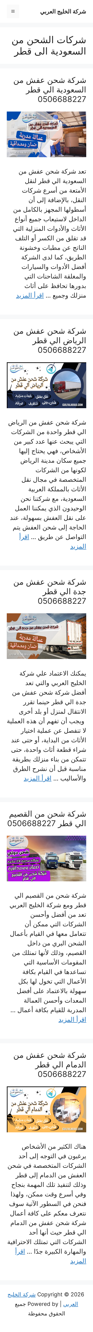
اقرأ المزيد (30, 295)
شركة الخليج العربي (63, 11)
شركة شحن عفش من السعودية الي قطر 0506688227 (49, 89)
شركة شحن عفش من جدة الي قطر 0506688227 (49, 591)
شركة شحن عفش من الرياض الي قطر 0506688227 (49, 340)
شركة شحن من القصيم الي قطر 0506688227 (46, 818)
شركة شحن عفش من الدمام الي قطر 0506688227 (49, 1064)
